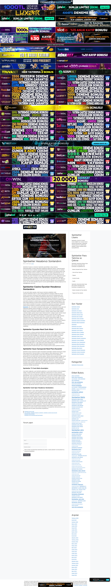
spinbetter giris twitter (77, 426)
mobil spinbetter (82, 387)
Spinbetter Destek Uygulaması (79, 338)
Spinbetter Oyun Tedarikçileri (78, 342)
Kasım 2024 (74, 531)
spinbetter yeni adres (76, 495)
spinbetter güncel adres (77, 437)
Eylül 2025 (74, 520)
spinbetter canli (83, 400)
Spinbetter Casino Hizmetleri (78, 352)
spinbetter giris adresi (77, 424)
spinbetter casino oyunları (76, 412)
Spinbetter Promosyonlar (29, 411)
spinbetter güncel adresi (77, 438)
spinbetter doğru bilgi (84, 420)
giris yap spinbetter (77, 382)
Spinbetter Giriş (75, 308)
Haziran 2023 (75, 565)
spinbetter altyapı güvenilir (76, 395)
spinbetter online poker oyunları (76, 464)
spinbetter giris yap (75, 427)
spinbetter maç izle (82, 455)
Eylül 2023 (74, 559)
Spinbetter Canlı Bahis (77, 402)
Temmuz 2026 (75, 518)
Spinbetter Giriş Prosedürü (78, 354)
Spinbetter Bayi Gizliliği (77, 316)
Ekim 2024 (74, 533)
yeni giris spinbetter (77, 507)
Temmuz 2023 (75, 563)
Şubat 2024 (74, 549)
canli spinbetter (75, 378)
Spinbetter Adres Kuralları (78, 318)
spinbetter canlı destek (77, 405)
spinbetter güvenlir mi (77, 443)
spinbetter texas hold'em (75, 486)
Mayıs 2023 (74, 567)
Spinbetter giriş (78, 430)
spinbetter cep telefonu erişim (76, 417)
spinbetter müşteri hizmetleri (77, 461)
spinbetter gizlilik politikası (77, 434)
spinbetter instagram (77, 447)
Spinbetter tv (83, 486)
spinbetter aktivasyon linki (75, 393)
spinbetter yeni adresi (77, 497)
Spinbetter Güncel (76, 435)
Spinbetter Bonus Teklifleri (78, 332)
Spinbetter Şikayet (77, 502)
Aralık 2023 (74, 553)
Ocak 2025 (74, 528)
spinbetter (74, 388)
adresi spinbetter (75, 375)
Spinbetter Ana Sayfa (77, 326)
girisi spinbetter (81, 378)
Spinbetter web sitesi (76, 492)
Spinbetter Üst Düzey (77, 310)
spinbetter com (75, 418)
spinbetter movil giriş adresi (76, 460)
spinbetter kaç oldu (76, 454)
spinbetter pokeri (74, 472)
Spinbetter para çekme (78, 470)
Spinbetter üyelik (82, 500)
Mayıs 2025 (74, 524)
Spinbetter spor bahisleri (76, 481)
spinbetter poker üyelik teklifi (76, 475)
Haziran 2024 (75, 541)
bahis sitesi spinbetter (77, 377)
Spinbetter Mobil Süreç (77, 312)
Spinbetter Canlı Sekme (77, 330)
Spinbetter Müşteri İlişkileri (29, 413)
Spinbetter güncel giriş (76, 440)
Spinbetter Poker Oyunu (77, 336)
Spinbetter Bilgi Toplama (77, 328)
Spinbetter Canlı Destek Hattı (77, 406)
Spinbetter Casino (75, 411)
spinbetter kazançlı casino (75, 452)
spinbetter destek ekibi (76, 420)
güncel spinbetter (77, 385)
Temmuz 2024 (75, 539)
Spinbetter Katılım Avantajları (78, 320)
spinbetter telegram (77, 484)
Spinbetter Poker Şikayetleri (78, 346)
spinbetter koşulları (74, 455)
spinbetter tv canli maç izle (79, 488)
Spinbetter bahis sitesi (77, 399)
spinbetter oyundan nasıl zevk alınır (50, 412)
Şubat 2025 (74, 526)
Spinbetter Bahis (78, 397)
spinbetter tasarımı (75, 482)
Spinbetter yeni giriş (78, 499)
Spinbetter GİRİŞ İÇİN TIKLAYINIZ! (55, 44)
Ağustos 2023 (75, 561)
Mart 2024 (74, 547)
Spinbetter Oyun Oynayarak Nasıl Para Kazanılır (33, 415)
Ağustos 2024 (75, 537)
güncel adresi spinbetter (76, 383)
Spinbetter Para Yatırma (77, 469)
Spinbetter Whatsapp (78, 494)
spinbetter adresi (77, 392)
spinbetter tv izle (75, 489)
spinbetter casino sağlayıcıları (76, 414)
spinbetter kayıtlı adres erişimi (76, 451)
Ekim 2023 (74, 557)
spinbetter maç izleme (77, 457)
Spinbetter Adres (75, 390)
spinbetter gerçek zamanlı (77, 423)
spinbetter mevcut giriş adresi (76, 458)
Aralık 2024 (74, 529)
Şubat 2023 (74, 573)
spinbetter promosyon (76, 476)
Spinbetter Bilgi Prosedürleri (78, 322)
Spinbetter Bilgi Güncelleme (78, 344)
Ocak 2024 (74, 551)
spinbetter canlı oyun (76, 408)
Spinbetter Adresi (76, 306)
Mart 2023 (74, 571)
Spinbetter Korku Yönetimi (78, 334)
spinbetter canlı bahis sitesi (77, 403)
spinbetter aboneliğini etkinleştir (81, 388)
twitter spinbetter (75, 505)
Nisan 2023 (74, 569)
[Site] (27, 78)
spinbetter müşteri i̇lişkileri (76, 463)
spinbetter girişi (77, 432)
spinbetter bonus (75, 400)
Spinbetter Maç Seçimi (77, 348)
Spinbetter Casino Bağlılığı (78, 340)
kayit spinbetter (75, 387)
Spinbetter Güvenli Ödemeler (78, 350)
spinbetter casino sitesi (77, 415)
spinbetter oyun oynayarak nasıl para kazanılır (78, 467)
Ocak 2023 (74, 575)
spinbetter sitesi (76, 479)
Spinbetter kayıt (76, 449)
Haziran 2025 (75, 522)
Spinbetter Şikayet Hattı (77, 314)
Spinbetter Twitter (82, 489)
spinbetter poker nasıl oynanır (81, 472)
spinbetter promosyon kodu (77, 478)
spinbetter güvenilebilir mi (76, 441)
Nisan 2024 (74, 545)
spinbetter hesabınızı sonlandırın (37, 412)
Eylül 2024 (74, 535)
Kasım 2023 (74, 555)
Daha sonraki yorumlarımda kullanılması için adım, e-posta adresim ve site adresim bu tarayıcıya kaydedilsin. (44, 450)
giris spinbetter (27, 412)
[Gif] (55, 107)
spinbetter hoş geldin (75, 446)
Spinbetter (74, 324)
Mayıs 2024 (74, 543)
